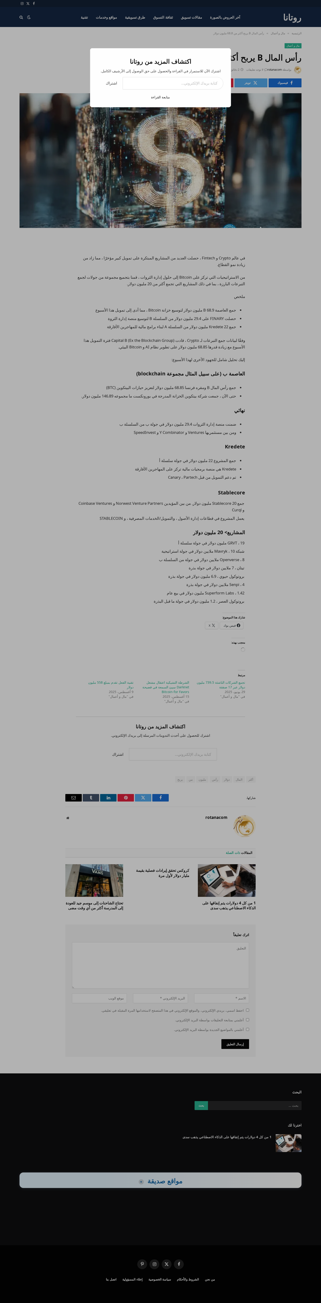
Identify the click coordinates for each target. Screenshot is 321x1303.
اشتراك (111, 83)
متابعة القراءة (160, 97)
